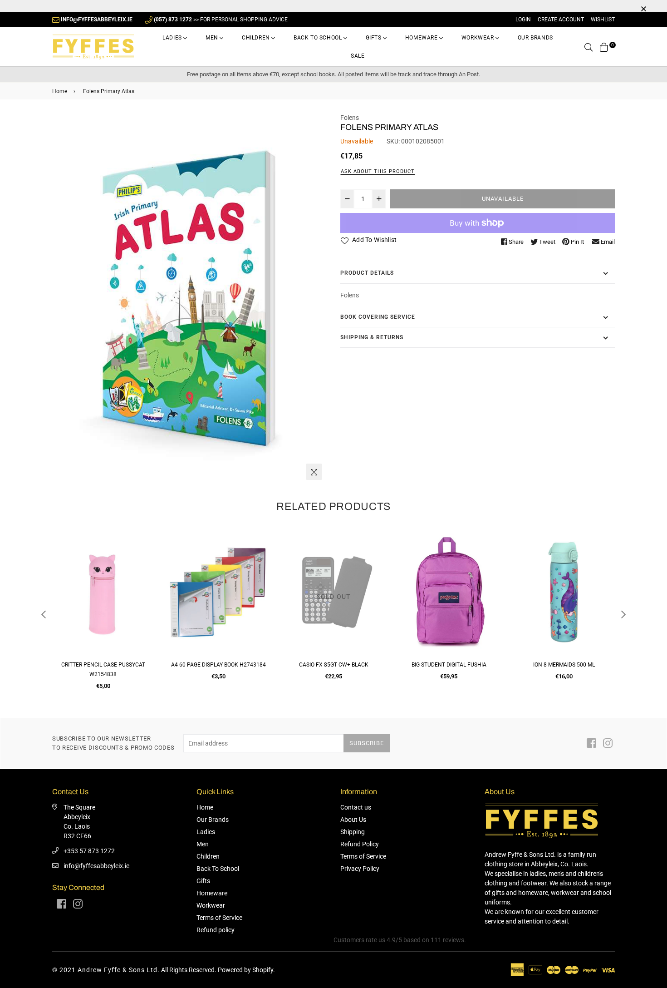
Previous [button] (44, 614)
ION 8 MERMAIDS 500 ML (449, 665)
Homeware (422, 38)
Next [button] (623, 614)
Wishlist (603, 19)
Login (523, 19)
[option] (189, 298)
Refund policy (215, 930)
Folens (349, 117)
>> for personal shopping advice (221, 19)
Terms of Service (219, 917)
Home (59, 91)
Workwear (478, 38)
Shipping (352, 831)
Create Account (561, 19)
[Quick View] (144, 552)
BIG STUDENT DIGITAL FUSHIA (333, 665)
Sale (357, 56)
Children (256, 38)
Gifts (374, 38)
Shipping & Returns (371, 337)
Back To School (318, 38)
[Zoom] (314, 472)
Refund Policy (359, 844)
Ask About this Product (378, 171)
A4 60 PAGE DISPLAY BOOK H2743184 (103, 665)
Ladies (172, 38)
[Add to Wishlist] (144, 570)
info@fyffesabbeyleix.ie (96, 865)
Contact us (355, 807)
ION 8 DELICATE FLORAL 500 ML (564, 665)
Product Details (367, 273)
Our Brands (535, 38)
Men (213, 38)
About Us (353, 819)
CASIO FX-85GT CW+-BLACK (218, 665)
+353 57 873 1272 (89, 851)
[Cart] (604, 46)
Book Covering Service (377, 317)
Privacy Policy (359, 868)
